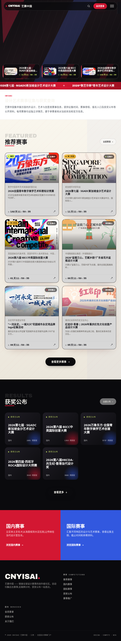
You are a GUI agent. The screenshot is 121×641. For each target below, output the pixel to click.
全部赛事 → (108, 141)
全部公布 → (108, 401)
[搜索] (88, 6)
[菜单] (112, 6)
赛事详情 (32, 43)
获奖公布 (67, 593)
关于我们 (9, 621)
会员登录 (100, 6)
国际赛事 (67, 589)
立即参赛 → (13, 43)
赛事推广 (67, 598)
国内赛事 (67, 584)
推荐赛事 (67, 579)
